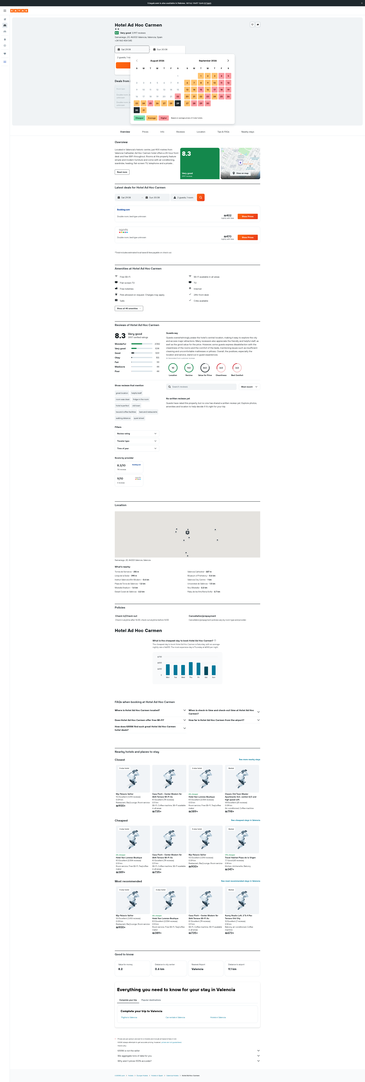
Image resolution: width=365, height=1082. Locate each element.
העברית (207, 3)
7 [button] (171, 82)
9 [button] (136, 89)
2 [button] (136, 82)
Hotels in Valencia (218, 1017)
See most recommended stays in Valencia (240, 881)
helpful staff (136, 393)
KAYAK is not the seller (129, 1050)
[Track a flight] (5, 45)
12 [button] (157, 89)
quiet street (139, 418)
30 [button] (136, 110)
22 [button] (178, 96)
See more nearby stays (249, 759)
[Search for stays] (5, 25)
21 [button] (171, 96)
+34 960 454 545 (123, 40)
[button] (362, 3)
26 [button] (157, 103)
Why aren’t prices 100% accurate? (135, 1060)
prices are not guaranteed (171, 1042)
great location (122, 393)
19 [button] (157, 96)
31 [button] (144, 110)
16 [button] (137, 96)
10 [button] (143, 89)
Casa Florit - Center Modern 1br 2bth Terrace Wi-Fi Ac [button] (167, 795)
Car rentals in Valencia (175, 1017)
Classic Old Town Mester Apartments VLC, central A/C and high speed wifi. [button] (240, 797)
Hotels (130, 1075)
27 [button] (164, 103)
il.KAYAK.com (120, 1075)
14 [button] (171, 89)
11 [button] (150, 89)
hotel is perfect (122, 405)
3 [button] (143, 82)
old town (136, 405)
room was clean (123, 399)
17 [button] (144, 96)
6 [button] (164, 82)
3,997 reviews (139, 32)
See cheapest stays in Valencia (245, 820)
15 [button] (178, 89)
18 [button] (150, 96)
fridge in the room (141, 399)
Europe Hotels (142, 1075)
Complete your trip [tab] (128, 1000)
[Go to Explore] (5, 39)
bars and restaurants (148, 412)
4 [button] (150, 82)
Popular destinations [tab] (151, 1000)
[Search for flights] (5, 19)
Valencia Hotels (172, 1075)
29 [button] (178, 103)
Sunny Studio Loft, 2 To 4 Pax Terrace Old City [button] (238, 917)
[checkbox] (129, 467)
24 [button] (143, 103)
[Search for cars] (5, 31)
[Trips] (5, 53)
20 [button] (164, 96)
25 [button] (150, 103)
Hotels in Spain (157, 1075)
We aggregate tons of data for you (135, 1055)
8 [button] (178, 82)
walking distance (123, 418)
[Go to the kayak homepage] (19, 10)
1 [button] (177, 75)
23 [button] (136, 103)
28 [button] (171, 103)
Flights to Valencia (129, 1017)
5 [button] (157, 82)
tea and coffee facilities (126, 412)
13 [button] (164, 89)
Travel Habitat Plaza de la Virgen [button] (240, 857)
